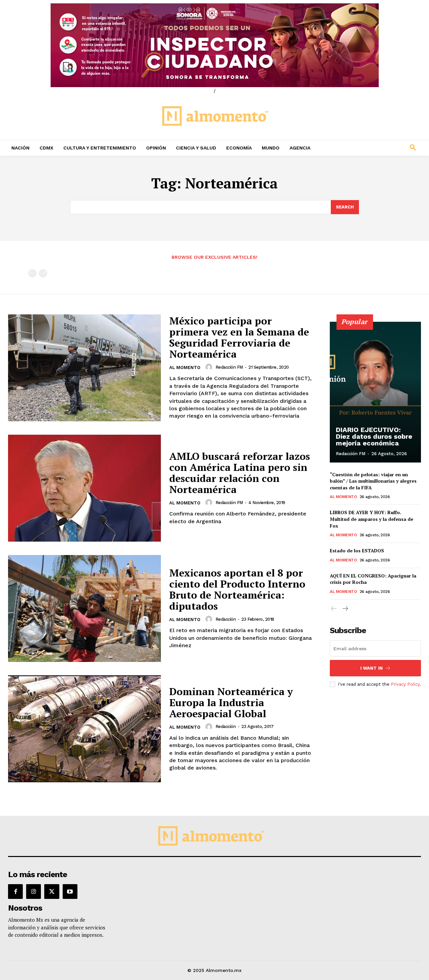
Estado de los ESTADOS (357, 550)
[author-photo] (209, 367)
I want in (371, 668)
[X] (51, 891)
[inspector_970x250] (214, 45)
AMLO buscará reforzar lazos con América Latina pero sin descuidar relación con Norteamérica (239, 472)
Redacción (226, 619)
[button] (375, 148)
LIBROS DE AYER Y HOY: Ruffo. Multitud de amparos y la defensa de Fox (371, 519)
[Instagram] (33, 891)
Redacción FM (229, 367)
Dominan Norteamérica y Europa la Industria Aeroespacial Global (231, 702)
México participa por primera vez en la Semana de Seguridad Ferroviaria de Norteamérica (239, 337)
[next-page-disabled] (43, 273)
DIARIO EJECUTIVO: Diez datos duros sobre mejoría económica (374, 436)
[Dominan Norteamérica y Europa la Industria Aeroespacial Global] (84, 728)
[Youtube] (70, 891)
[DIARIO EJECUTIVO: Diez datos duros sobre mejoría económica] (375, 392)
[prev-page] (32, 273)
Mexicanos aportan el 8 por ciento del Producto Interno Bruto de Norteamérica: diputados (237, 589)
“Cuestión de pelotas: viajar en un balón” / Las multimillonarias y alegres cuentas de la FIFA (373, 481)
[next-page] (345, 609)
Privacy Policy (405, 684)
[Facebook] (15, 891)
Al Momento (184, 367)
